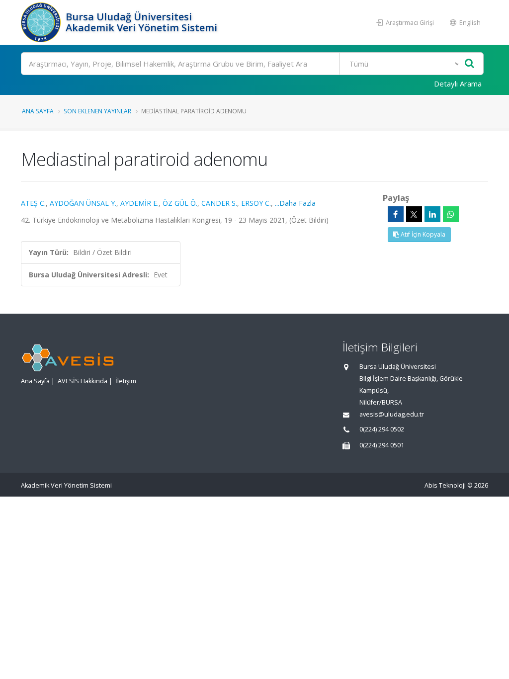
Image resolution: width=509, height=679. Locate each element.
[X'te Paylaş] (414, 214)
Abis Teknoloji (445, 485)
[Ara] (469, 64)
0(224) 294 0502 (381, 429)
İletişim (125, 381)
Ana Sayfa (38, 111)
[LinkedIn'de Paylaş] (432, 214)
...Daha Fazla (295, 203)
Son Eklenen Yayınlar (97, 111)
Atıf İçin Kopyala (422, 234)
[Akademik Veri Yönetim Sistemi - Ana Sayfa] (42, 22)
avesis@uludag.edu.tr (391, 414)
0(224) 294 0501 (381, 445)
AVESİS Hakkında (82, 381)
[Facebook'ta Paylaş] (396, 214)
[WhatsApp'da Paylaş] (451, 214)
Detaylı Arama (458, 83)
